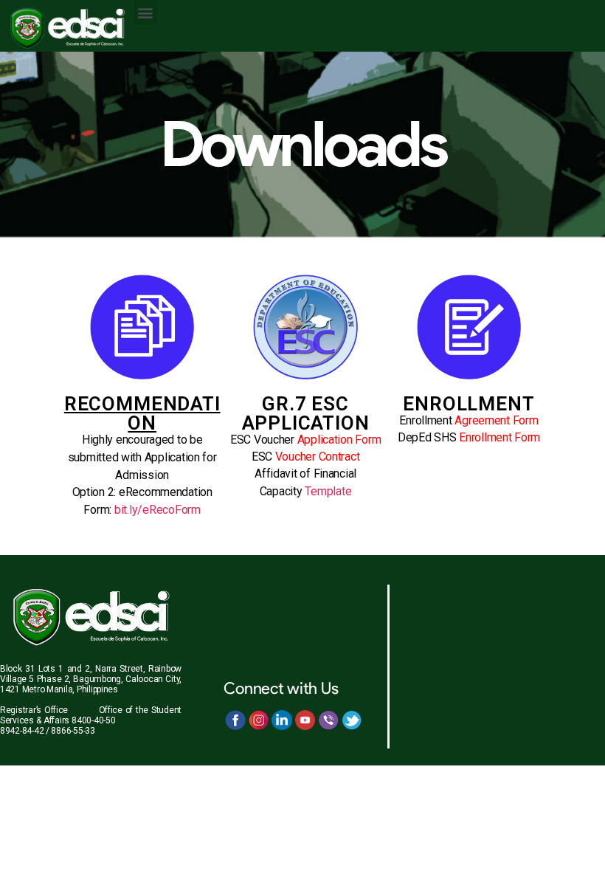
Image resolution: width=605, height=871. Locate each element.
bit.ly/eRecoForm (157, 510)
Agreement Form (496, 420)
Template (328, 491)
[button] (146, 12)
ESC (306, 457)
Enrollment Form (499, 437)
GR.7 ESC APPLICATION (306, 413)
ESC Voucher (305, 440)
